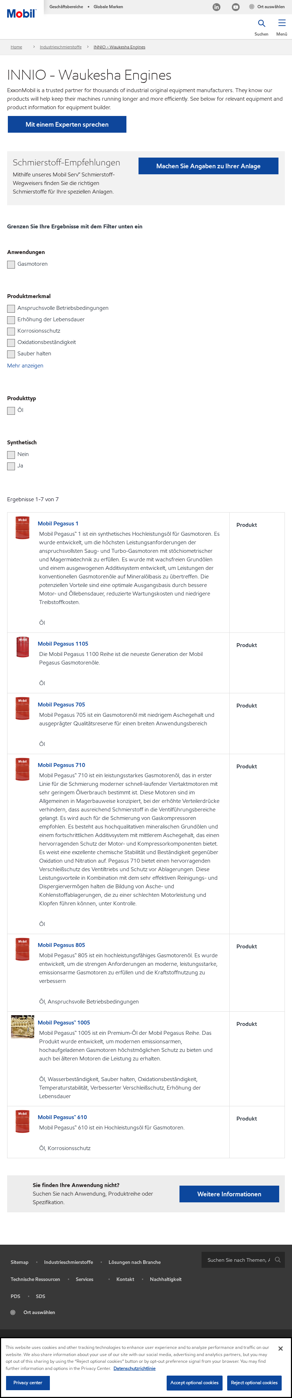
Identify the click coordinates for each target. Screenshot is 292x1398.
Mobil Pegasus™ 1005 (64, 1022)
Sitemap (19, 1262)
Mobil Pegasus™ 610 (62, 1117)
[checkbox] (11, 265)
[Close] (280, 1348)
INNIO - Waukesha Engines (119, 47)
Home (16, 47)
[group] (142, 264)
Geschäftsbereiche (66, 7)
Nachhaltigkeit (166, 1279)
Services (84, 1279)
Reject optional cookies (254, 1383)
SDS (40, 1296)
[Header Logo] (22, 9)
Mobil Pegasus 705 (61, 704)
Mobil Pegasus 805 (61, 945)
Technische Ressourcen (35, 1279)
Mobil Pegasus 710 (61, 765)
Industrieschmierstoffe (61, 47)
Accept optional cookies (195, 1383)
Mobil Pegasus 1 (58, 523)
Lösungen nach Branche (135, 1262)
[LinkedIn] (216, 8)
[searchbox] (236, 1260)
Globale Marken (108, 7)
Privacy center (28, 1383)
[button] (282, 30)
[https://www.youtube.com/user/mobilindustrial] (236, 8)
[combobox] (243, 1260)
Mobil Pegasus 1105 (63, 643)
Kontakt (125, 1279)
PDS (15, 1296)
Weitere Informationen (229, 1194)
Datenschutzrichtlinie (135, 1368)
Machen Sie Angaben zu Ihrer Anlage (208, 166)
